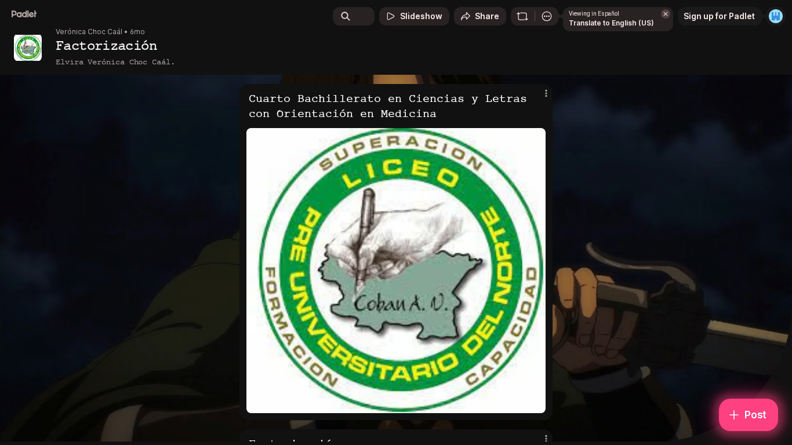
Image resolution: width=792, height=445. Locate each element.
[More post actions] (546, 93)
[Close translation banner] (665, 14)
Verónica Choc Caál (89, 32)
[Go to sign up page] (775, 16)
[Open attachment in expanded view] (396, 270)
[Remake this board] (522, 16)
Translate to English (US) (611, 23)
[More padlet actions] (546, 16)
